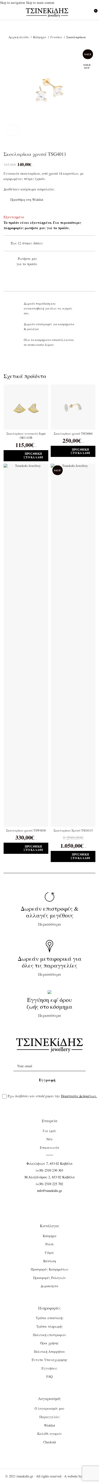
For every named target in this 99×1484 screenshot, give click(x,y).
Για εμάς (49, 1130)
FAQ (49, 1376)
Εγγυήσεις (49, 1368)
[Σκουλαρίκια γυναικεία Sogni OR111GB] (26, 407)
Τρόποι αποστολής (49, 1318)
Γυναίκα (56, 37)
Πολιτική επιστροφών (49, 1335)
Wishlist (49, 1425)
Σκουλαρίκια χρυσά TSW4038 (26, 830)
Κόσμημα (40, 37)
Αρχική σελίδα (19, 37)
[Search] (84, 12)
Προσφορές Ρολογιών (49, 1277)
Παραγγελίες (49, 1417)
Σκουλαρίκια (76, 37)
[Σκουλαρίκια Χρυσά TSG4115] (73, 645)
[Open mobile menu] (5, 12)
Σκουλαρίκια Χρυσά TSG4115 (73, 830)
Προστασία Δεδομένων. (79, 1096)
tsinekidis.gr (25, 1476)
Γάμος (49, 1252)
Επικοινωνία (49, 1147)
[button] (26, 455)
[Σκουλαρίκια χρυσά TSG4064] (73, 407)
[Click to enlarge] (12, 130)
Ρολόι (49, 1244)
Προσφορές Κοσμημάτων (49, 1269)
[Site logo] (47, 12)
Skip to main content (40, 2)
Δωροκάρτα (49, 1286)
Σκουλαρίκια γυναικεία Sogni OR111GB (26, 436)
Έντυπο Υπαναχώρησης (50, 1359)
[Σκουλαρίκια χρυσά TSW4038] (26, 645)
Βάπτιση (49, 1261)
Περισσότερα (50, 916)
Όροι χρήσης (49, 1343)
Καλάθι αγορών (49, 1433)
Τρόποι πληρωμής (49, 1326)
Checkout (49, 1442)
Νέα (49, 1139)
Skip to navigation (13, 2)
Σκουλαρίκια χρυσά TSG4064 (73, 434)
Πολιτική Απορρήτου (49, 1351)
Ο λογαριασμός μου (49, 1408)
